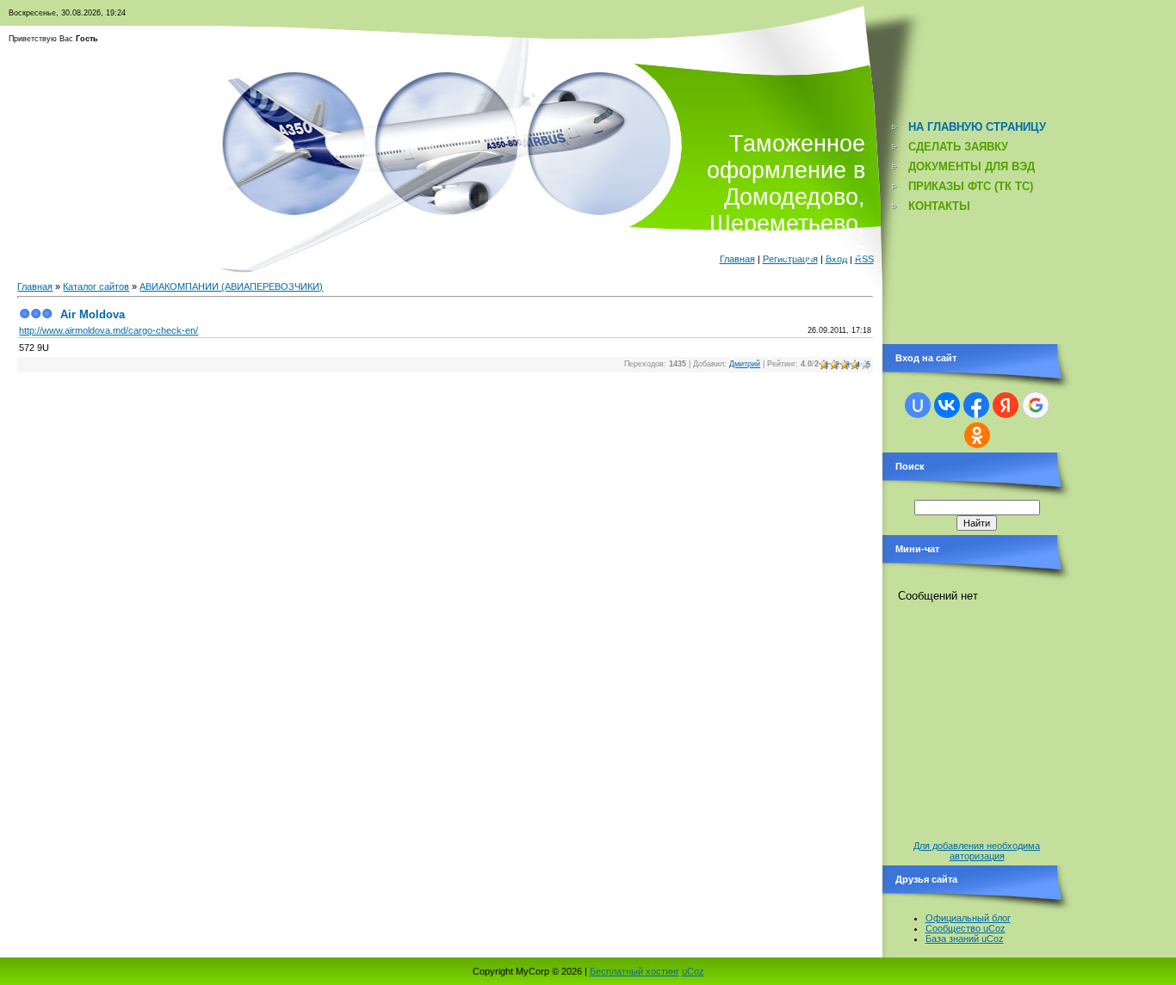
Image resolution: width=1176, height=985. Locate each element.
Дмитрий (744, 364)
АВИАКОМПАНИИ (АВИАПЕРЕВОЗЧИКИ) (231, 286)
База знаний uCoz (964, 938)
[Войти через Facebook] (976, 405)
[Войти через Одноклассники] (977, 435)
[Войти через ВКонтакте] (947, 405)
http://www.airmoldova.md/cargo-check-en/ (108, 330)
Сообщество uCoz (965, 928)
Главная (35, 286)
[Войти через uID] (918, 405)
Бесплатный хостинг (634, 971)
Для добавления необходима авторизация (976, 850)
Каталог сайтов (96, 286)
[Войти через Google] (1035, 405)
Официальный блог (968, 918)
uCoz (693, 971)
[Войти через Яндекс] (1005, 405)
